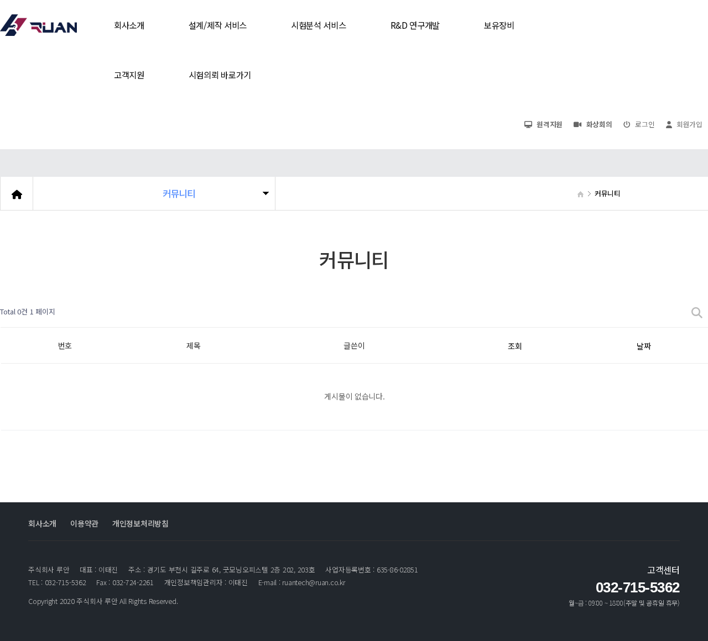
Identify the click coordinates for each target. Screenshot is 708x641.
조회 (515, 345)
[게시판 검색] (697, 312)
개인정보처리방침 (140, 523)
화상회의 (598, 124)
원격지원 (549, 124)
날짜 (643, 345)
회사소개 (42, 523)
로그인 (644, 124)
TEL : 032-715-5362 (57, 582)
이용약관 (84, 523)
